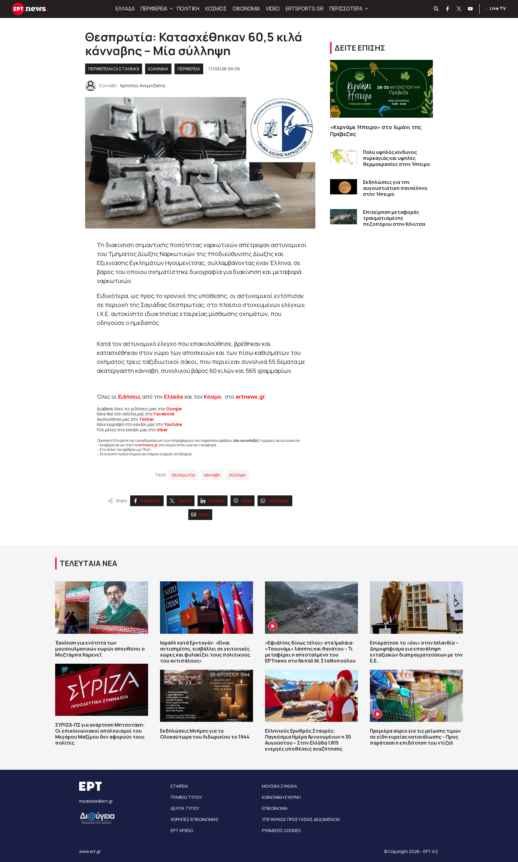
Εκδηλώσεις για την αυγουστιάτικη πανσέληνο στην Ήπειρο (395, 188)
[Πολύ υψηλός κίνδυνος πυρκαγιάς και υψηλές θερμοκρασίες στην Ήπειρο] (343, 156)
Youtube (173, 424)
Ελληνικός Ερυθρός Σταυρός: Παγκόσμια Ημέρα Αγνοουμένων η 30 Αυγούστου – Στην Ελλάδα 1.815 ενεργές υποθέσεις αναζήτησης (308, 740)
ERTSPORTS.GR (304, 8)
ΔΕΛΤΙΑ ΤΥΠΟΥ (185, 808)
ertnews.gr (148, 444)
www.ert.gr (90, 851)
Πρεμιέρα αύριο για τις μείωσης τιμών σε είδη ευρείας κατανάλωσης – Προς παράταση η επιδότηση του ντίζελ (415, 737)
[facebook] (448, 8)
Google (174, 409)
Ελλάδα (173, 396)
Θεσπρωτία (183, 475)
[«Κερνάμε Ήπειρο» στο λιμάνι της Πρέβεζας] (381, 89)
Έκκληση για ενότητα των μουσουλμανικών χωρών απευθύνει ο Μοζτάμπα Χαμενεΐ (100, 648)
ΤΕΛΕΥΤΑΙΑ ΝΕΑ (88, 563)
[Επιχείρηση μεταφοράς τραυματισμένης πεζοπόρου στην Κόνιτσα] (343, 216)
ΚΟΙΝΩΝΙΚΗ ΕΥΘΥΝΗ (281, 797)
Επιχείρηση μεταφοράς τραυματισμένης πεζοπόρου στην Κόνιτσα (394, 218)
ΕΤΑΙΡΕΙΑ (179, 786)
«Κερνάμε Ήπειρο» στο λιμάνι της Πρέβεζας (375, 130)
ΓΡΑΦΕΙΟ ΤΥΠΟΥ (186, 797)
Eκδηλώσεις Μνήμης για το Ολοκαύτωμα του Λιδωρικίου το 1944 (204, 734)
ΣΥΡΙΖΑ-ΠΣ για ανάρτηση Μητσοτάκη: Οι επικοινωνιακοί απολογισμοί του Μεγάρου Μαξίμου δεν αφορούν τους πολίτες (100, 734)
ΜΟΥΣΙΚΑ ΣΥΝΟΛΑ (279, 786)
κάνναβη (212, 475)
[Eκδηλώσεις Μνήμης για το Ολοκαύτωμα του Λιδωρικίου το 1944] (206, 696)
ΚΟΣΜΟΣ (216, 8)
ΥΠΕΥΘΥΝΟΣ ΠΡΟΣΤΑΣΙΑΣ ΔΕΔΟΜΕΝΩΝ (301, 819)
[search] (436, 8)
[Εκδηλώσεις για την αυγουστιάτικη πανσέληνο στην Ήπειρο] (343, 186)
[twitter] (459, 8)
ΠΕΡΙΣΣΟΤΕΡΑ (345, 8)
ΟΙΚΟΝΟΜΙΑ (246, 8)
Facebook (163, 414)
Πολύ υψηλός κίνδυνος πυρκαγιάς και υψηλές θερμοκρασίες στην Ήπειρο (396, 158)
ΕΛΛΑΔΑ (125, 8)
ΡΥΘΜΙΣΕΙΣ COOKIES (281, 830)
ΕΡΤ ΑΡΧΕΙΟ (182, 830)
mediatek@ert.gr (96, 801)
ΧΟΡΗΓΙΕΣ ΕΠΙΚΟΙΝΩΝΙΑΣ (195, 819)
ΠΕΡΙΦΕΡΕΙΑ (154, 8)
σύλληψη (237, 475)
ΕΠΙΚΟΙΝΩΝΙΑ (274, 808)
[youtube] (470, 8)
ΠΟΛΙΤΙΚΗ (188, 8)
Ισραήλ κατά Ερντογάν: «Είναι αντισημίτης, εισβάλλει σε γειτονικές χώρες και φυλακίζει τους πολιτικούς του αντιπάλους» (205, 651)
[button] (170, 8)
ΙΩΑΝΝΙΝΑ (158, 69)
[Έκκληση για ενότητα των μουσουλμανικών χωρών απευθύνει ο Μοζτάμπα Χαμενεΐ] (101, 607)
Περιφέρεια (188, 69)
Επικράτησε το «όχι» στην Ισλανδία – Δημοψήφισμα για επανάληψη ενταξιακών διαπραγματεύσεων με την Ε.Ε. (416, 651)
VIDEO (273, 8)
